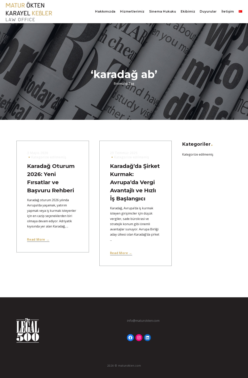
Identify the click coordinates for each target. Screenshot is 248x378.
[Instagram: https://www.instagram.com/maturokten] (138, 337)
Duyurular (208, 11)
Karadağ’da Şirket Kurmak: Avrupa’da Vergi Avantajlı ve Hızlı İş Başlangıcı (135, 182)
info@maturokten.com (143, 320)
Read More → (38, 239)
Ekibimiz (188, 11)
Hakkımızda (105, 11)
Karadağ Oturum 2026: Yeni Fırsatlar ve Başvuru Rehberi (51, 178)
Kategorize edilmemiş (48, 157)
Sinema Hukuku (162, 11)
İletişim (227, 11)
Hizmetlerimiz (132, 11)
